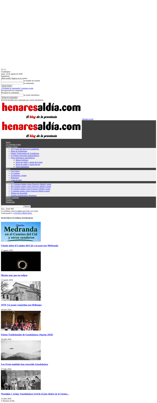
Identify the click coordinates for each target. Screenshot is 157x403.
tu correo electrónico (31, 95)
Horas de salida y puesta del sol (28, 164)
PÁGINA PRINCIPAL (23, 213)
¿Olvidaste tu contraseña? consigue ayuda (17, 88)
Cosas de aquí (16, 180)
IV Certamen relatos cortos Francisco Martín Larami (31, 184)
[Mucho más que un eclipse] (21, 270)
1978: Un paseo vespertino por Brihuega (21, 305)
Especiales (10, 182)
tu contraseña (29, 83)
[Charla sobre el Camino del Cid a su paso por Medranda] (21, 241)
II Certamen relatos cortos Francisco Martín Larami (30, 189)
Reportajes (15, 178)
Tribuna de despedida (19, 193)
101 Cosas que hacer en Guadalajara (25, 149)
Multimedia (10, 202)
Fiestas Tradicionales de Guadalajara (25, 153)
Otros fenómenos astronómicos (23, 158)
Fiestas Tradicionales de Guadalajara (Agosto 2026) (27, 334)
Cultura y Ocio (11, 147)
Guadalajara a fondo (18, 175)
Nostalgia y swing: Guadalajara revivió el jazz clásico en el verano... (35, 394)
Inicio (8, 142)
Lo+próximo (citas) (13, 145)
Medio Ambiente (12, 198)
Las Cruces (15, 171)
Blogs (8, 169)
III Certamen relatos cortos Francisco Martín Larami (31, 187)
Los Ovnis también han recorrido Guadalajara (24, 364)
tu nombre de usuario (32, 81)
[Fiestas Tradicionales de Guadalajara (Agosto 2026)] (21, 330)
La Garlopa (15, 173)
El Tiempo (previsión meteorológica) (25, 156)
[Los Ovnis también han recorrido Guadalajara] (21, 359)
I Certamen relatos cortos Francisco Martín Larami (30, 191)
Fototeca (9, 200)
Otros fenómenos (22, 167)
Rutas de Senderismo (19, 151)
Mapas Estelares (22, 160)
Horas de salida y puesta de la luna (29, 162)
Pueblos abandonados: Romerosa (23, 195)
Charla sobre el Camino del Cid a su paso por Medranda (29, 245)
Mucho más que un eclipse (14, 275)
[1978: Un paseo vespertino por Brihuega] (21, 300)
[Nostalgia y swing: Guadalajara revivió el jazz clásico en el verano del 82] (21, 389)
